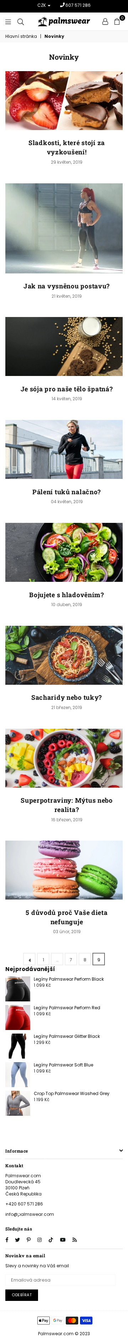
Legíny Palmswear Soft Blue (63, 1065)
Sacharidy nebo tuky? (66, 697)
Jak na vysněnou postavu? (66, 286)
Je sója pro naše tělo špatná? (67, 389)
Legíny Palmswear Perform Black (69, 979)
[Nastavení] (105, 21)
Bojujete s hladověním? (66, 594)
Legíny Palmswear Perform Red (67, 1008)
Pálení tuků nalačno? (66, 491)
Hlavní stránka (21, 36)
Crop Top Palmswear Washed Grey (72, 1093)
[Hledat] (20, 21)
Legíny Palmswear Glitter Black (67, 1036)
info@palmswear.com (29, 1214)
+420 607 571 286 (24, 1204)
